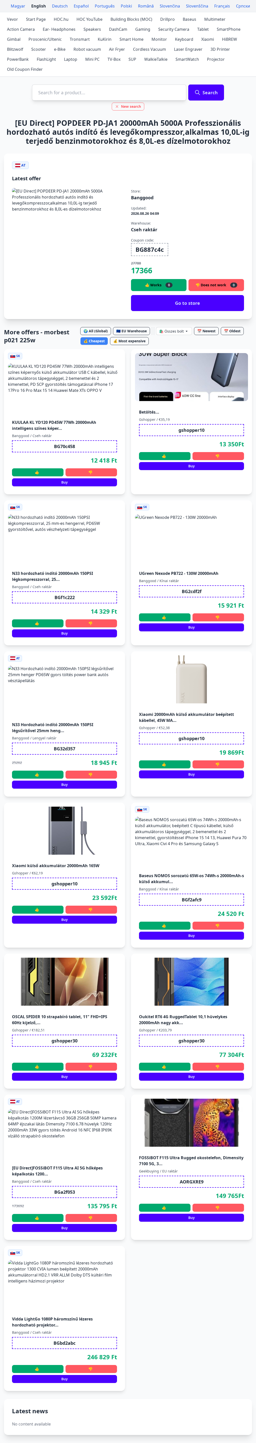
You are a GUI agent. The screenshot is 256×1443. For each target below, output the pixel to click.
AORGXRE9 (192, 1182)
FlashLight (46, 59)
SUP (132, 59)
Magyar (18, 6)
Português (105, 6)
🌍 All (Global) (96, 331)
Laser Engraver (188, 49)
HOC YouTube (89, 19)
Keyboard (184, 39)
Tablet (203, 29)
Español (81, 6)
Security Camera (173, 29)
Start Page (36, 19)
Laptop (70, 59)
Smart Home (132, 39)
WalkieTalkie (156, 59)
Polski (126, 6)
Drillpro (167, 19)
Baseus (189, 19)
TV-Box (114, 59)
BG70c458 (64, 446)
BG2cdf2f (192, 591)
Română (146, 6)
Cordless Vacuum (149, 49)
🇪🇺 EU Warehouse (131, 331)
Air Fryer (117, 49)
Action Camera (21, 29)
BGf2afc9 (192, 900)
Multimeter (215, 19)
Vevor (12, 19)
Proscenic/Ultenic (45, 39)
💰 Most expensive (129, 341)
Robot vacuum (87, 49)
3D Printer (220, 49)
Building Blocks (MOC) (131, 19)
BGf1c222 (64, 597)
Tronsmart (80, 39)
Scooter (38, 49)
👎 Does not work (215, 285)
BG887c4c (150, 249)
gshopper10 (191, 430)
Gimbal (13, 39)
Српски (243, 6)
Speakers (92, 29)
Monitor (159, 39)
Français (222, 6)
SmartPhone (228, 29)
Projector (216, 59)
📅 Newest (206, 331)
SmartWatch (187, 59)
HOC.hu (61, 19)
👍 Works (157, 285)
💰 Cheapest (94, 341)
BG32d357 (64, 749)
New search (131, 106)
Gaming (142, 29)
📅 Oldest (232, 331)
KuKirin (105, 39)
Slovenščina (197, 6)
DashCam (118, 29)
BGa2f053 (64, 1192)
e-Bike (60, 49)
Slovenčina (170, 6)
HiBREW (229, 39)
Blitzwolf (15, 49)
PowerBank (18, 59)
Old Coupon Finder (25, 69)
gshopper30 (65, 1041)
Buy (64, 482)
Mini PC (92, 59)
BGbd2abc (65, 1343)
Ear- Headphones (59, 29)
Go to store (187, 303)
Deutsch (60, 6)
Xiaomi (207, 39)
